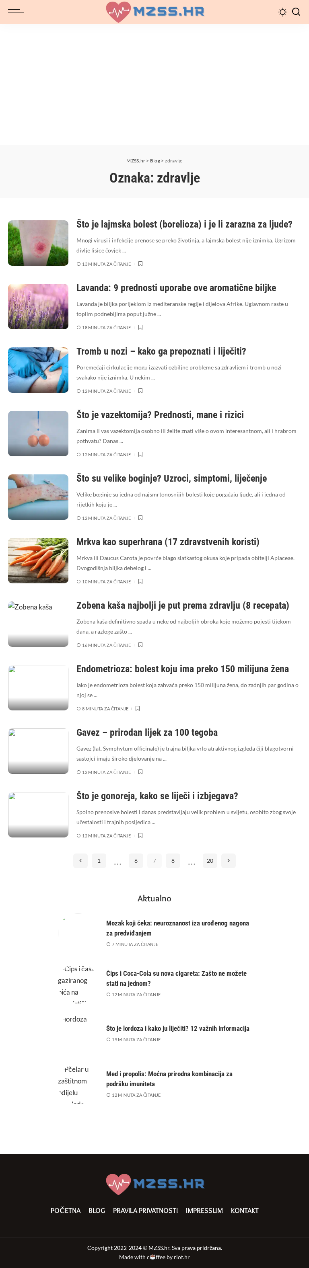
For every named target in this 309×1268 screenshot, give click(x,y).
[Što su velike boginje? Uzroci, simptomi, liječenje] (38, 497)
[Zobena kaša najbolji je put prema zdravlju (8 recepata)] (38, 624)
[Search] (296, 12)
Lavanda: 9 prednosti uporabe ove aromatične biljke (176, 287)
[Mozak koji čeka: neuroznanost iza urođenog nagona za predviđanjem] (78, 933)
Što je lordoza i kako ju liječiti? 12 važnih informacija (177, 1028)
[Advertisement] (154, 84)
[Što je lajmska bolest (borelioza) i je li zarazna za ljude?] (38, 243)
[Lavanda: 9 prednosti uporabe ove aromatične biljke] (38, 306)
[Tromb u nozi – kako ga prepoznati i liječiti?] (38, 370)
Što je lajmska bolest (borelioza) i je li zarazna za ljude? (184, 224)
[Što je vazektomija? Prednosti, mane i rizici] (38, 433)
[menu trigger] (18, 12)
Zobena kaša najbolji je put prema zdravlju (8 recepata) (182, 605)
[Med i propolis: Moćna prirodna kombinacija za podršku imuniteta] (78, 1084)
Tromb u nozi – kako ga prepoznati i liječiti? (161, 351)
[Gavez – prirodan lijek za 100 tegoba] (38, 751)
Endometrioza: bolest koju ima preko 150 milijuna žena (182, 669)
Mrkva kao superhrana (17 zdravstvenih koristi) (168, 542)
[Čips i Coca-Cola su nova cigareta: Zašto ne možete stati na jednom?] (78, 983)
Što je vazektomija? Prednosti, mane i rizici (160, 415)
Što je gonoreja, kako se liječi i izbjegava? (157, 796)
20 (210, 860)
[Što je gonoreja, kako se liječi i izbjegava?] (38, 814)
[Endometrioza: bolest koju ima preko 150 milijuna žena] (38, 687)
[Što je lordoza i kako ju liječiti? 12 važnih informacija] (78, 1034)
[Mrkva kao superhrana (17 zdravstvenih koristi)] (38, 560)
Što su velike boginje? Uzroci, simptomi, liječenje (171, 478)
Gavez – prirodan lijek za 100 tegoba (147, 732)
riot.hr (182, 1257)
